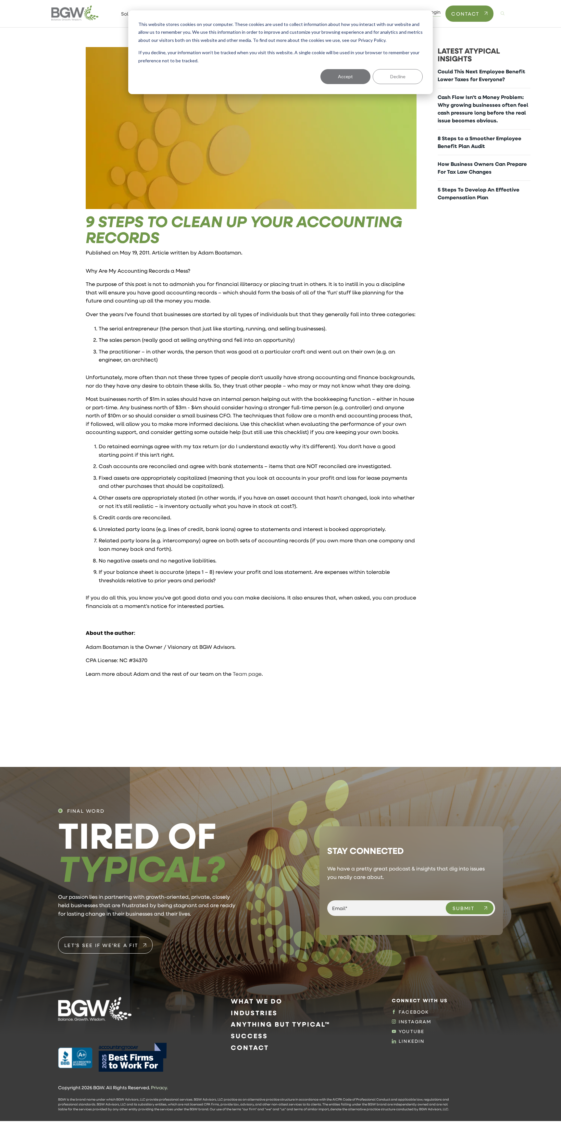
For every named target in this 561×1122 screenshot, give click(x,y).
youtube (411, 1031)
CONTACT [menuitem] (250, 1047)
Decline (397, 76)
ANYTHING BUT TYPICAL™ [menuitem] (280, 1024)
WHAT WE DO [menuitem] (256, 1001)
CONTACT (465, 13)
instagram (415, 1022)
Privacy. (159, 1088)
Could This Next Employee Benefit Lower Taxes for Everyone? (481, 75)
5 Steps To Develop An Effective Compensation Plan (478, 193)
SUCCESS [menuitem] (249, 1035)
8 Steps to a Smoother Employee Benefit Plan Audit (479, 142)
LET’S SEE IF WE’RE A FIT (101, 945)
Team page (247, 673)
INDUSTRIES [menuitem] (254, 1012)
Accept (345, 76)
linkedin (411, 1041)
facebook (414, 1012)
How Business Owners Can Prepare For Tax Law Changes (482, 167)
